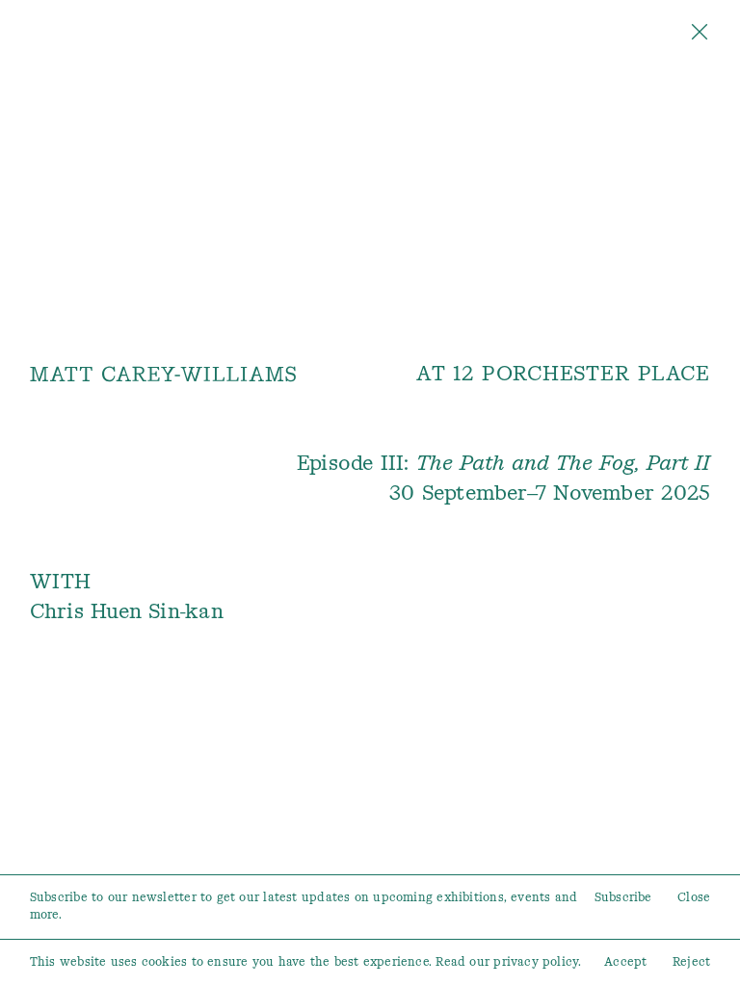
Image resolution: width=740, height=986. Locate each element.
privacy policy (535, 962)
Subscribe (623, 897)
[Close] (699, 36)
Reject (691, 962)
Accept (625, 962)
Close (693, 897)
